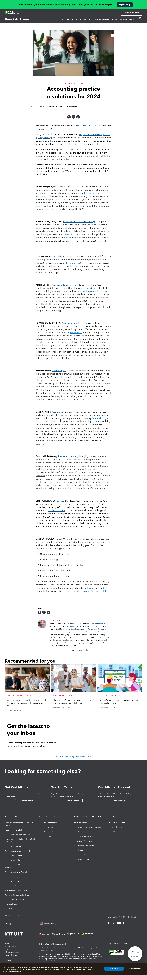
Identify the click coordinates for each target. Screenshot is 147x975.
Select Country (50, 923)
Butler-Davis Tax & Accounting (79, 221)
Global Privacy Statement (49, 967)
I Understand (114, 968)
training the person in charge (92, 291)
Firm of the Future (84, 125)
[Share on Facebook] (69, 117)
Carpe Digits (59, 370)
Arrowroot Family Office (74, 322)
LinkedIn (84, 650)
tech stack (68, 234)
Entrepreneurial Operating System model (84, 591)
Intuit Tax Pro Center (73, 626)
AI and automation (74, 262)
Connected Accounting (64, 284)
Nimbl (58, 538)
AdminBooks (64, 186)
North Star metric (56, 510)
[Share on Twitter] (73, 117)
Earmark (60, 500)
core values (76, 332)
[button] (27, 689)
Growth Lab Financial (64, 256)
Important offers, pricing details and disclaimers (74, 757)
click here (54, 961)
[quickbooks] (12, 12)
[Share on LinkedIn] (78, 117)
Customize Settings (134, 968)
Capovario (57, 411)
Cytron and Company (97, 629)
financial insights (101, 418)
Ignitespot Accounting (66, 456)
